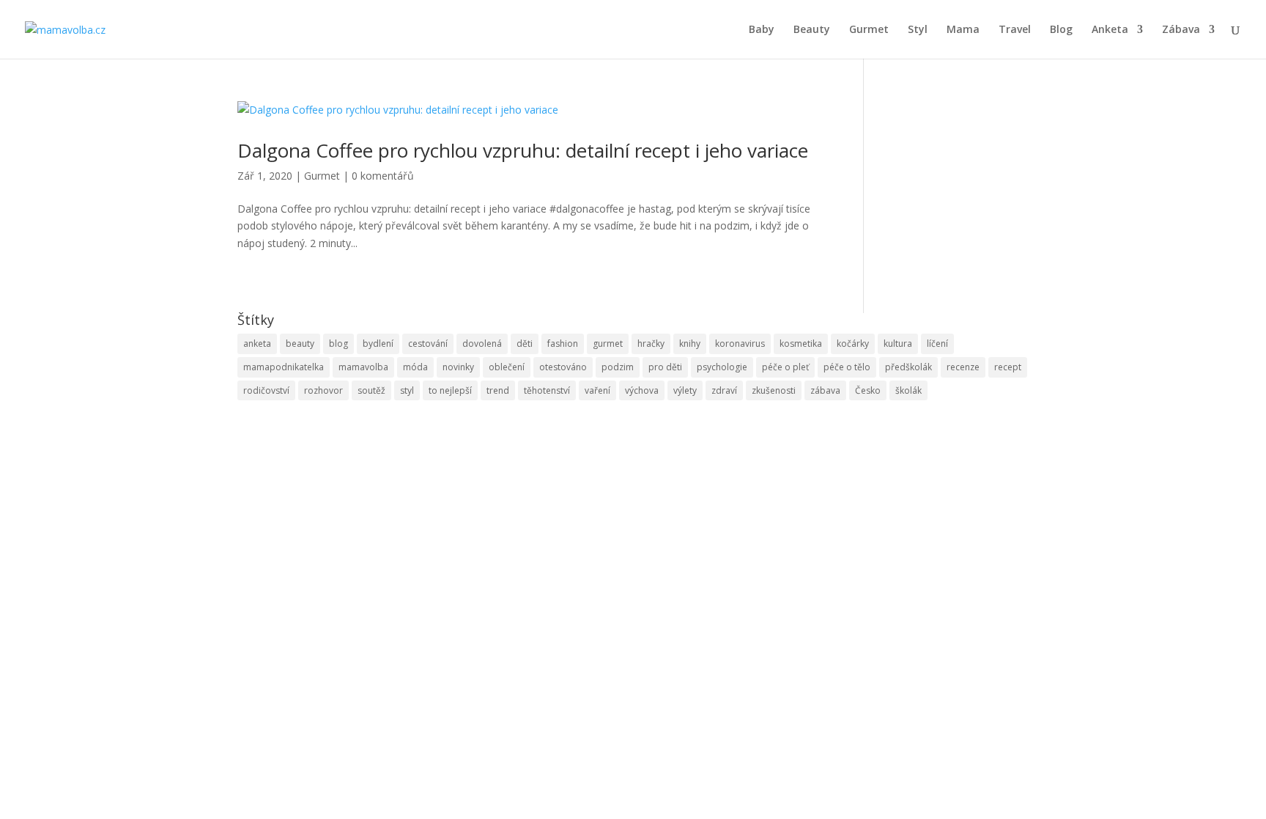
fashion (562, 343)
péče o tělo (846, 367)
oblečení (507, 367)
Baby (761, 30)
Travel (1015, 30)
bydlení (378, 343)
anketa (257, 343)
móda (415, 367)
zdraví (724, 390)
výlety (685, 390)
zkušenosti (774, 390)
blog (338, 343)
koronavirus (740, 343)
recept (1007, 367)
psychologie (722, 367)
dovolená (482, 343)
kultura (898, 343)
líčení (937, 343)
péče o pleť (785, 367)
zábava (825, 390)
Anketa (1110, 30)
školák (908, 390)
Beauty (811, 30)
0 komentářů (383, 176)
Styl (918, 30)
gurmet (608, 343)
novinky (458, 367)
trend (497, 390)
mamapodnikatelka (283, 367)
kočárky (853, 343)
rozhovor (323, 390)
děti (525, 343)
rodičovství (266, 390)
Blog (1061, 30)
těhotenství (547, 390)
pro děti (665, 367)
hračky (651, 343)
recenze (963, 367)
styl (407, 390)
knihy (689, 343)
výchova (642, 390)
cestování (428, 343)
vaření (597, 390)
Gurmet (869, 30)
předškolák (908, 367)
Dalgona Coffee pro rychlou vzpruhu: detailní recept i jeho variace (522, 150)
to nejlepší (450, 390)
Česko (868, 390)
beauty (300, 343)
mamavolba (363, 367)
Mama (963, 30)
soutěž (371, 390)
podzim (617, 367)
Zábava (1181, 30)
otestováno (563, 367)
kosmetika (801, 343)
